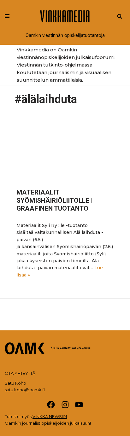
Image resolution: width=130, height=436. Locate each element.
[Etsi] (119, 16)
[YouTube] (79, 404)
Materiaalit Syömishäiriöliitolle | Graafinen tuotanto (54, 200)
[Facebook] (51, 404)
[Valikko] (7, 16)
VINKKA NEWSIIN (49, 416)
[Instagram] (65, 404)
